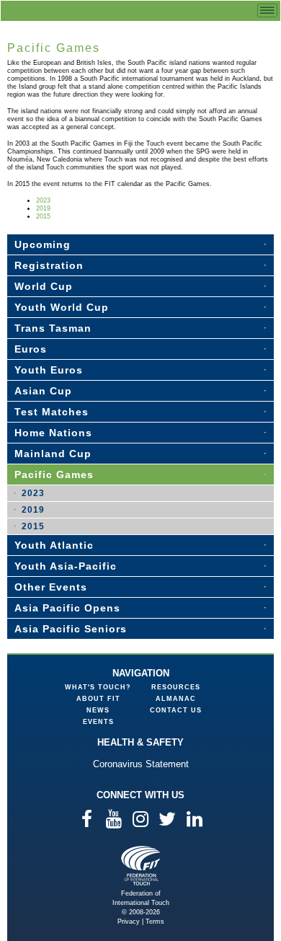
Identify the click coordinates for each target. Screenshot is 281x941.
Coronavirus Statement (141, 764)
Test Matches (51, 412)
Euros (30, 349)
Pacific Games (54, 474)
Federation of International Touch (141, 865)
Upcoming (42, 244)
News (98, 710)
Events (98, 721)
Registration (49, 265)
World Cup (43, 286)
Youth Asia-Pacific (65, 566)
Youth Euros (48, 370)
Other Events (50, 587)
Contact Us (176, 710)
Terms (155, 921)
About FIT (98, 698)
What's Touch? (98, 687)
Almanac (176, 698)
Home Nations (53, 432)
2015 (43, 216)
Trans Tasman (53, 328)
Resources (175, 687)
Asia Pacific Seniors (70, 629)
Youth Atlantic (54, 545)
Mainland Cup (53, 453)
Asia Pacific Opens (67, 608)
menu (267, 10)
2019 (43, 208)
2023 (43, 200)
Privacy (128, 921)
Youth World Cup (61, 307)
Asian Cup (43, 391)
